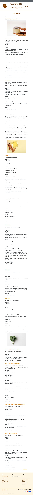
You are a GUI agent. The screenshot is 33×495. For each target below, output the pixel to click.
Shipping (23, 481)
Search (23, 476)
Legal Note (23, 484)
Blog (3, 480)
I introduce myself (5, 476)
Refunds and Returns (25, 482)
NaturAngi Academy (5, 481)
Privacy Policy (24, 477)
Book (3, 482)
